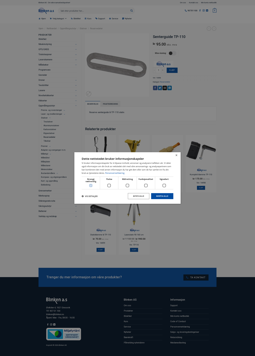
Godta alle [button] (162, 196)
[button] (90, 196)
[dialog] (127, 178)
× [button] (176, 155)
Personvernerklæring (114, 173)
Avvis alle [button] (138, 196)
